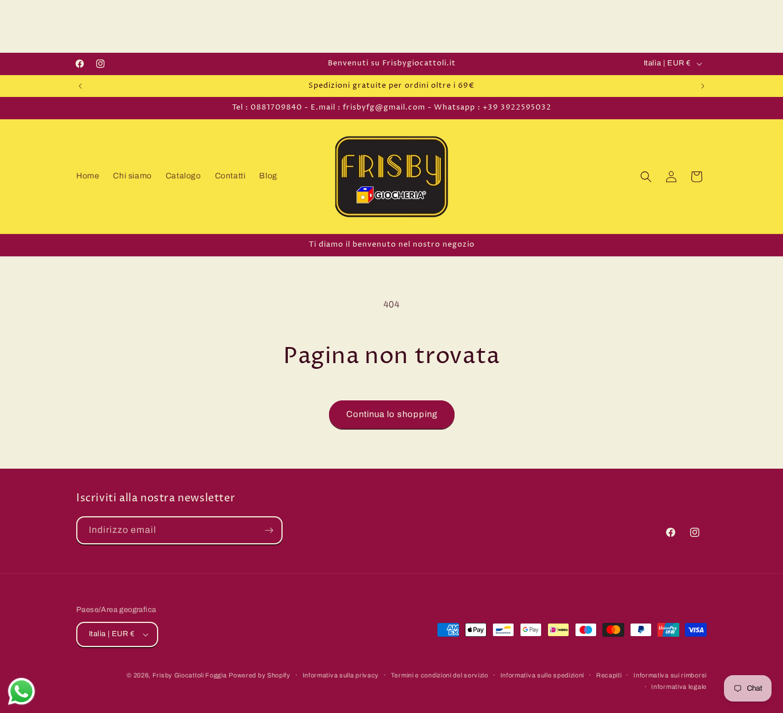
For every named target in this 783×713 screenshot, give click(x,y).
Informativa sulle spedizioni (542, 675)
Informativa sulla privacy (341, 675)
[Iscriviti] (268, 530)
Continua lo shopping (391, 414)
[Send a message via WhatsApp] (21, 691)
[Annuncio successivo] (702, 86)
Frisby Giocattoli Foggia (189, 675)
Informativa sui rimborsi (670, 675)
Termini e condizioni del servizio (439, 675)
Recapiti (609, 675)
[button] (646, 176)
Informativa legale (679, 686)
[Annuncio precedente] (80, 86)
